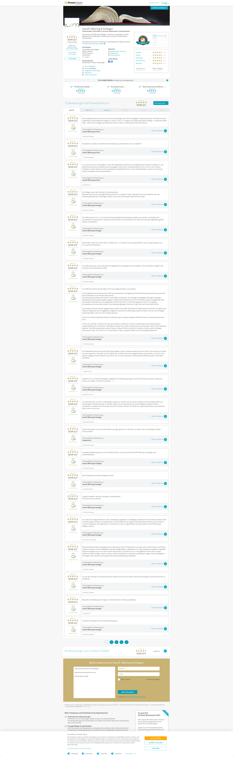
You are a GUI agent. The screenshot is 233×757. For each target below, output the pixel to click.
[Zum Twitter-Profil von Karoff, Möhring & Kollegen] (112, 62)
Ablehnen (155, 748)
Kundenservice (140, 68)
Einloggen (164, 3)
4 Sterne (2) (107, 110)
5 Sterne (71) (88, 110)
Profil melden (87, 706)
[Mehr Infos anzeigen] (143, 40)
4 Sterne (155, 37)
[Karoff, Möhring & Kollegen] (72, 25)
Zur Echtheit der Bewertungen (72, 53)
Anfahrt (87, 57)
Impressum (70, 748)
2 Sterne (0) (143, 110)
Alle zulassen (156, 738)
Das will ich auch (154, 3)
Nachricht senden (128, 692)
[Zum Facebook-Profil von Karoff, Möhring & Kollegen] (109, 62)
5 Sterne (155, 35)
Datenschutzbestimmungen (83, 748)
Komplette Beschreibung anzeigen (92, 44)
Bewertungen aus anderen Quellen (72, 48)
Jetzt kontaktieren (160, 8)
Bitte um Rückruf (126, 679)
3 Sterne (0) (125, 110)
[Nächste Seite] (127, 642)
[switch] (83, 753)
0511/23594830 (90, 66)
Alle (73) (71, 110)
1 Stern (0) (161, 110)
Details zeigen (129, 753)
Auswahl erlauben (156, 743)
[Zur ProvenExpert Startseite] (73, 3)
